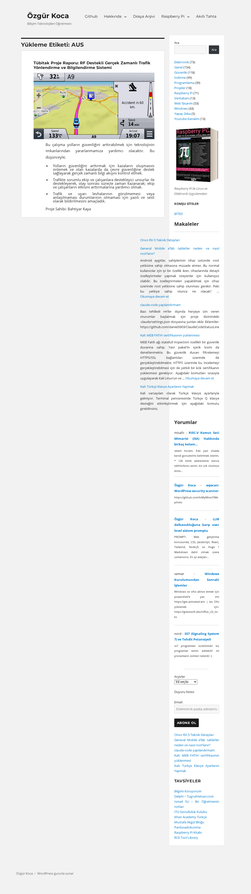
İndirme (180, 77)
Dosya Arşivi (144, 16)
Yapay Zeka (182, 113)
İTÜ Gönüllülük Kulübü (190, 812)
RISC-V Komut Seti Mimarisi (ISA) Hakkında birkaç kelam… (196, 438)
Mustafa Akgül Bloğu (189, 822)
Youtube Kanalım (186, 119)
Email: (178, 702)
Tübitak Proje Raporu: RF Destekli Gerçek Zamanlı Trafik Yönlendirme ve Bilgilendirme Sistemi (92, 65)
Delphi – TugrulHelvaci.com (194, 796)
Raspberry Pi (173, 16)
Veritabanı (181, 98)
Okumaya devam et (154, 296)
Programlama (184, 82)
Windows (181, 108)
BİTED (178, 214)
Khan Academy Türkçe (190, 817)
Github (91, 16)
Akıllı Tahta (206, 16)
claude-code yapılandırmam (160, 305)
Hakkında (113, 16)
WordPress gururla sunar (55, 873)
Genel (178, 67)
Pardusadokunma (187, 827)
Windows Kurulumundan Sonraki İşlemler (196, 579)
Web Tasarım (183, 103)
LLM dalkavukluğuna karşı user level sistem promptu (196, 525)
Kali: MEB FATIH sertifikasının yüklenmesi (170, 335)
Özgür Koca (48, 16)
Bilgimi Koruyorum (187, 791)
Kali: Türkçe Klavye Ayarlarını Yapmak (167, 386)
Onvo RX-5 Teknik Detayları (160, 240)
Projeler (180, 88)
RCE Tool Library (186, 837)
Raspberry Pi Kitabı (188, 832)
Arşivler (179, 676)
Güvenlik (180, 72)
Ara (176, 42)
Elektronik (181, 62)
